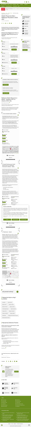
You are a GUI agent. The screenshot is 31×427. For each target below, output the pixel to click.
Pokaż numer (4, 141)
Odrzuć (7, 219)
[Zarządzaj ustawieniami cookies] (1, 425)
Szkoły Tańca (26, 26)
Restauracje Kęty (4, 406)
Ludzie (18, 6)
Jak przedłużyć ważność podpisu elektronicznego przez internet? (6, 417)
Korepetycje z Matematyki (26, 23)
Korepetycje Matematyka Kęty (6, 388)
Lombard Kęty (4, 401)
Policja (8, 4)
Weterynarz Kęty (4, 402)
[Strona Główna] (2, 4)
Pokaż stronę (4, 138)
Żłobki (25, 28)
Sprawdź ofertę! (5, 84)
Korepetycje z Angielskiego (26, 33)
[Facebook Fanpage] (24, 2)
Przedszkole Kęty (6, 392)
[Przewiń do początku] (29, 425)
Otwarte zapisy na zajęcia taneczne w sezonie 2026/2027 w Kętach (23, 413)
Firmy (11, 4)
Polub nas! (16, 371)
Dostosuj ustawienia (15, 219)
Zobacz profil (4, 135)
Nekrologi (25, 4)
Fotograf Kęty (18, 402)
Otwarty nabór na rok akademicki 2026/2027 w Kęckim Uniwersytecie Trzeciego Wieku (23, 420)
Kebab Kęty (17, 406)
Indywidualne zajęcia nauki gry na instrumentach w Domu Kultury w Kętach (22, 415)
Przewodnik (15, 6)
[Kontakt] (26, 2)
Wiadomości (5, 4)
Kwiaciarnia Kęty (18, 401)
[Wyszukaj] (28, 2)
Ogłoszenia (14, 4)
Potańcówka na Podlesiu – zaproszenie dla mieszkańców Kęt (8, 420)
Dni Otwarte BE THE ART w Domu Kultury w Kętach (8, 413)
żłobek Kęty (15, 392)
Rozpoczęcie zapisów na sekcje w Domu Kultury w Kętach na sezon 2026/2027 (7, 415)
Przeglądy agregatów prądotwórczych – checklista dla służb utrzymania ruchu (22, 417)
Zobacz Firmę (14, 49)
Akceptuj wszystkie (23, 219)
